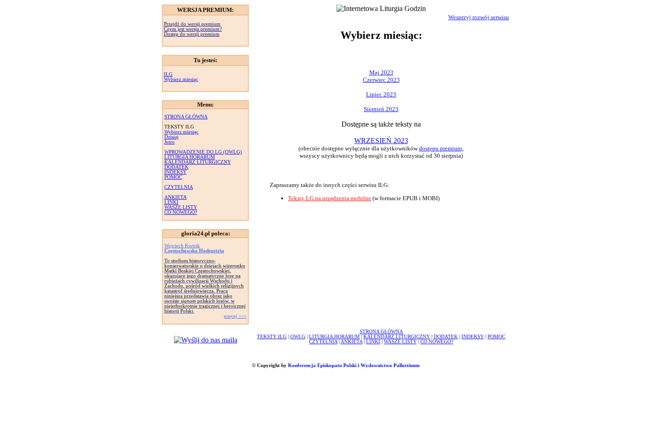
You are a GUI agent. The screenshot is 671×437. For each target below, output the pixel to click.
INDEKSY (175, 172)
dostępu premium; (441, 148)
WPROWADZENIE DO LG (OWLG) (203, 152)
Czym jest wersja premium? (193, 29)
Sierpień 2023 (381, 109)
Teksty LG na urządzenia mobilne (329, 198)
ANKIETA (175, 197)
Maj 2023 (381, 72)
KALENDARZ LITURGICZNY (197, 162)
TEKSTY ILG (272, 336)
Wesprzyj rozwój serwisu (478, 17)
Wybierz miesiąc (181, 79)
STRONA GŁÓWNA (186, 116)
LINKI (171, 202)
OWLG (297, 336)
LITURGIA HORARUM (189, 157)
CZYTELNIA (178, 187)
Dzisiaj (171, 136)
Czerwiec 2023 (381, 79)
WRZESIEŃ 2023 (381, 140)
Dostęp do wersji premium (192, 34)
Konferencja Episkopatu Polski (322, 365)
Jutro (169, 141)
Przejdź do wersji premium (192, 24)
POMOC (173, 177)
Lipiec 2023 (381, 94)
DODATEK (176, 167)
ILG (168, 74)
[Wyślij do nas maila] (205, 340)
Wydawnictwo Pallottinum (390, 365)
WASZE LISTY (180, 207)
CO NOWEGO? (180, 212)
